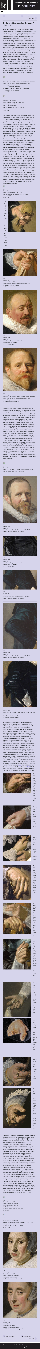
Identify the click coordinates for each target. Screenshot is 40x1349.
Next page (32, 18)
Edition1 (27, 1347)
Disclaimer (33, 1345)
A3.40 (28, 767)
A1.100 (20, 1139)
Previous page (27, 16)
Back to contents (9, 16)
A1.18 (19, 765)
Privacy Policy (14, 1347)
